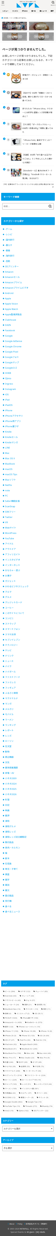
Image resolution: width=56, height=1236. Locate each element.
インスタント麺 (30, 1088)
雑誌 (7, 884)
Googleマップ (12, 362)
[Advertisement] (28, 947)
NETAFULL (24, 1229)
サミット (43, 1097)
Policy (20, 1224)
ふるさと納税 (11, 693)
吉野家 (25, 1066)
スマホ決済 (10, 634)
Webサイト (10, 527)
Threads (31, 1106)
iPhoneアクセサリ (14, 415)
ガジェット (10, 581)
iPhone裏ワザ (12, 426)
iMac (30, 1053)
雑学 (7, 879)
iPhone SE (28, 1036)
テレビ (8, 650)
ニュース (9, 661)
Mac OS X (10, 458)
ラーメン (9, 719)
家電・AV (9, 773)
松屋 (9, 1062)
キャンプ (11, 1084)
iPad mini (11, 1044)
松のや (23, 1062)
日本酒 (41, 1005)
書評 (7, 815)
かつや (37, 1062)
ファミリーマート (36, 1075)
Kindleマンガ (11, 442)
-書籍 (7, 250)
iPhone (8, 410)
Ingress (9, 383)
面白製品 (9, 895)
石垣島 (8, 863)
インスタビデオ (12, 559)
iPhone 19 (46, 1031)
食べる (8, 906)
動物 (7, 751)
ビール (10, 991)
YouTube (9, 538)
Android (9, 293)
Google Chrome (13, 346)
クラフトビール (13, 1000)
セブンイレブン (12, 639)
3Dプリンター (12, 266)
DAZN (8, 325)
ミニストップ (23, 1013)
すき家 (39, 1066)
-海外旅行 (9, 255)
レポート (9, 730)
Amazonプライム (13, 282)
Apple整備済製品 (13, 314)
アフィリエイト (12, 554)
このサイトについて (14, 613)
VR (6, 522)
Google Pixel (11, 351)
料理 (7, 799)
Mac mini (45, 1053)
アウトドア (10, 549)
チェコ (30, 1000)
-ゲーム (8, 229)
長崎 (8, 1013)
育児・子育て (11, 869)
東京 (47, 1009)
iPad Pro (25, 1040)
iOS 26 (44, 1036)
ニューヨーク (12, 1005)
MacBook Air (30, 1049)
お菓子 (8, 575)
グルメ (8, 597)
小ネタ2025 (10, 789)
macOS (8, 469)
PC (6, 495)
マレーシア (28, 996)
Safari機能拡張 (12, 501)
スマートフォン (12, 629)
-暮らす (8, 245)
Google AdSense (13, 341)
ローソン (9, 741)
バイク (8, 666)
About (11, 1224)
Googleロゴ (11, 367)
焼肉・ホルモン (12, 847)
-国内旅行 (9, 239)
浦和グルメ (10, 826)
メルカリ (9, 709)
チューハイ (41, 991)
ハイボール (10, 671)
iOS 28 (39, 1013)
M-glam (30, 1232)
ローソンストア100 (31, 1080)
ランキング (10, 725)
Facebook (10, 330)
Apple (8, 298)
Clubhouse (10, 319)
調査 (7, 874)
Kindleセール (11, 437)
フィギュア (10, 687)
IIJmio (8, 378)
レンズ (8, 735)
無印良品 (9, 842)
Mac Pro (10, 1058)
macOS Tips (11, 474)
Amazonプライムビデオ (16, 287)
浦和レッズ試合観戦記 (15, 837)
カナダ (25, 991)
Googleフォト (12, 357)
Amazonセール (12, 277)
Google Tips (35, 1102)
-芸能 (7, 261)
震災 (7, 890)
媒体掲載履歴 (11, 767)
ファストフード (12, 677)
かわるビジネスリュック (17, 586)
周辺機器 (9, 757)
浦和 (7, 821)
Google (9, 335)
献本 (7, 858)
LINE (7, 447)
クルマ (8, 591)
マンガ (8, 703)
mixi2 (9, 1111)
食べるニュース (12, 911)
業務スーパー (27, 1097)
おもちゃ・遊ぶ (12, 570)
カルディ (26, 1093)
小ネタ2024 (10, 783)
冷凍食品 (10, 1093)
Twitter (9, 517)
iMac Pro (44, 1058)
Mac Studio (27, 1058)
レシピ (26, 1084)
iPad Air (41, 1040)
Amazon (9, 271)
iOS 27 (9, 1040)
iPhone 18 (30, 1031)
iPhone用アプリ (13, 421)
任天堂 (8, 746)
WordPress (11, 533)
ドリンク (9, 655)
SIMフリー (10, 511)
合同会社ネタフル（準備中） (37, 1224)
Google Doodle (14, 1102)
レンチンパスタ (44, 1084)
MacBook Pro (13, 1053)
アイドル (9, 543)
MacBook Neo (13, 1009)
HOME (6, 18)
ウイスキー (32, 1009)
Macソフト (10, 479)
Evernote (11, 996)
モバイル (9, 714)
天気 (7, 762)
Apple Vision (11, 303)
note (7, 490)
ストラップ (10, 623)
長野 (28, 1005)
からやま (10, 1066)
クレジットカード (13, 602)
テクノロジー (11, 645)
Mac (7, 453)
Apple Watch (11, 309)
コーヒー (9, 607)
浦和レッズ (10, 831)
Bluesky (47, 1106)
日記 (7, 805)
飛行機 (8, 901)
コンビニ (9, 618)
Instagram (10, 389)
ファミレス (10, 682)
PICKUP (11, 1018)
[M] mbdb (40, 1232)
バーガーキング (33, 1071)
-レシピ (8, 234)
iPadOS (9, 405)
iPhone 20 (10, 1036)
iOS (7, 394)
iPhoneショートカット (29, 1027)
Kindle (8, 431)
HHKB (8, 373)
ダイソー (42, 1093)
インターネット (12, 565)
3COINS (10, 1097)
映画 (7, 810)
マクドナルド (11, 698)
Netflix (8, 485)
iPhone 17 (11, 1031)
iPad (7, 399)
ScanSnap (10, 506)
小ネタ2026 (10, 794)
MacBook (10, 463)
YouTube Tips (12, 1106)
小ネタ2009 (10, 778)
